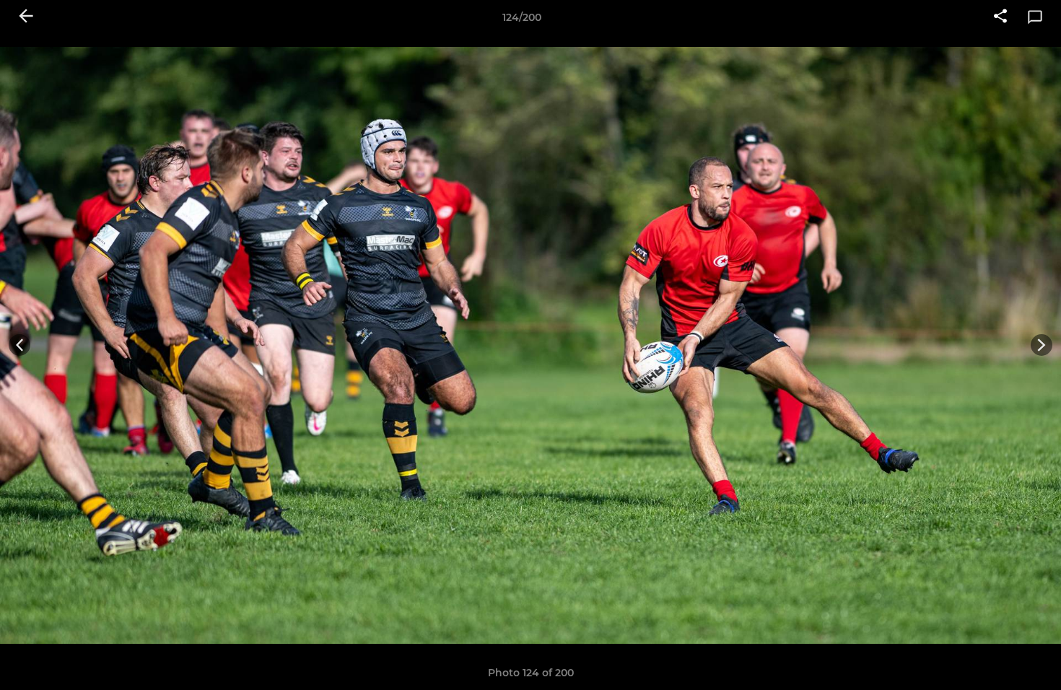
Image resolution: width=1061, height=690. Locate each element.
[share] (1000, 17)
